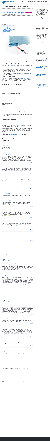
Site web (24, 381)
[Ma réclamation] (8, 2)
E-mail (13, 381)
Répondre (31, 162)
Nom (3, 381)
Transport (23, 1)
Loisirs (38, 1)
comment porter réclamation (40, 32)
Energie (46, 1)
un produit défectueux (13, 65)
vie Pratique (41, 54)
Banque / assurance (29, 1)
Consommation (41, 1)
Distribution (34, 1)
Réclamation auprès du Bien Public (41, 68)
